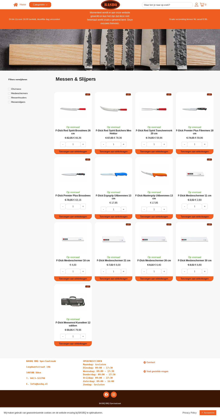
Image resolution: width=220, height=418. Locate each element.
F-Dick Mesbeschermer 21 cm (113, 260)
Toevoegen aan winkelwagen (73, 151)
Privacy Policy (190, 413)
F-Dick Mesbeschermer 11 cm (194, 195)
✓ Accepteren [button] (207, 412)
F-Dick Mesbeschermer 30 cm (194, 260)
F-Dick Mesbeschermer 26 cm (154, 260)
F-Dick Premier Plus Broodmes (73, 195)
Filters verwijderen (17, 79)
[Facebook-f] (106, 395)
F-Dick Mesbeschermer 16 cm (73, 260)
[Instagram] (114, 395)
